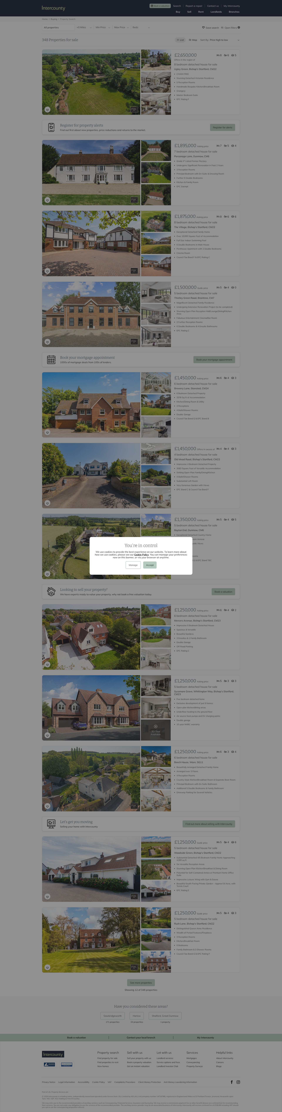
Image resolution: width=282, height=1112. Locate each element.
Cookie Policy (141, 554)
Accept (150, 565)
